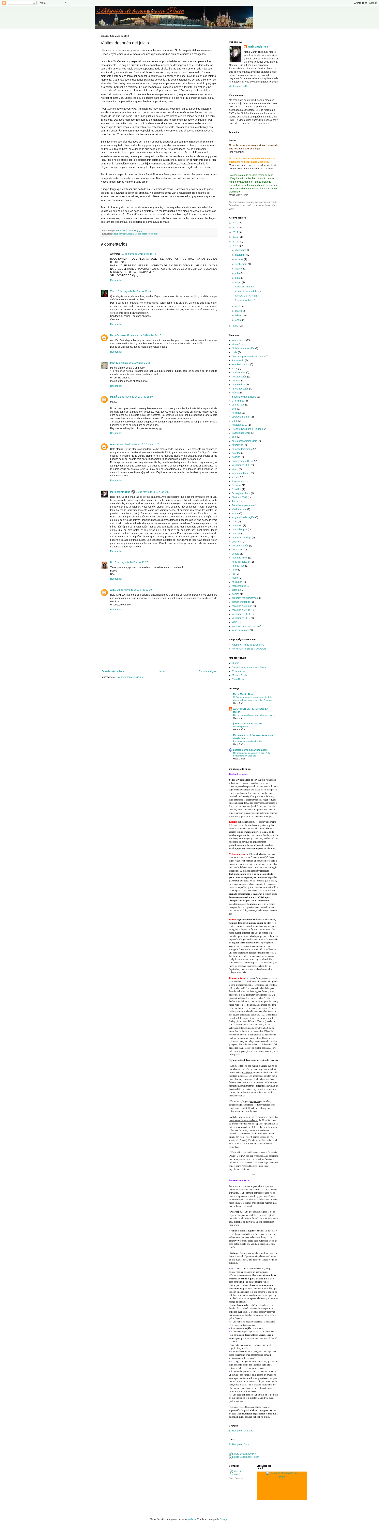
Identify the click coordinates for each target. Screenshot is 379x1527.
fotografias (237, 445)
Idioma (235, 663)
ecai (234, 408)
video (235, 344)
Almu (113, 589)
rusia (234, 352)
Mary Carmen (118, 335)
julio (237, 273)
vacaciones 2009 (241, 465)
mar (112, 362)
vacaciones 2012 (241, 618)
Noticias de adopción (243, 348)
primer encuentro (241, 602)
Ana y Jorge (117, 444)
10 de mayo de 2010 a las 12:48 (133, 291)
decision (236, 541)
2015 (236, 227)
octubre (239, 259)
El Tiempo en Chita (239, 1444)
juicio (235, 569)
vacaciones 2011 (241, 614)
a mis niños (238, 400)
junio (238, 278)
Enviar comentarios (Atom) (130, 677)
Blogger (224, 1519)
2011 (236, 241)
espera (235, 553)
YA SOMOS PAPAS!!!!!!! (247, 295)
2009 (236, 326)
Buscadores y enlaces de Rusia (249, 667)
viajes (235, 469)
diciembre (241, 250)
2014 (236, 232)
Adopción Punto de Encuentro (248, 644)
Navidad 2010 (239, 424)
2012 (236, 237)
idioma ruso (238, 565)
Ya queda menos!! (244, 286)
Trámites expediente (243, 505)
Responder (116, 280)
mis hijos (236, 412)
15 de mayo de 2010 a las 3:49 (152, 492)
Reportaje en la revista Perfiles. (248, 741)
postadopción (239, 376)
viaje (234, 622)
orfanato (236, 589)
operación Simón (241, 416)
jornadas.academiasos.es (247, 723)
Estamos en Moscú (245, 300)
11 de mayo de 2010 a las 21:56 (133, 362)
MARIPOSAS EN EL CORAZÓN (249, 648)
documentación (240, 545)
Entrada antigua (207, 671)
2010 (236, 246)
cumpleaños (238, 384)
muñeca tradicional (242, 449)
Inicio (162, 671)
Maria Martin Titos (243, 694)
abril (238, 306)
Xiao (112, 291)
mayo (238, 282)
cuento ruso (238, 404)
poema (235, 594)
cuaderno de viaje (241, 537)
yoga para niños (240, 630)
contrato (236, 533)
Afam (234, 368)
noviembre (241, 254)
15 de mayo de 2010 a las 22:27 (130, 562)
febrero (239, 315)
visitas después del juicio (147, 234)
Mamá (113, 396)
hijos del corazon (241, 561)
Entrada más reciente (113, 671)
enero (238, 320)
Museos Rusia (239, 675)
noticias (236, 457)
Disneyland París (241, 493)
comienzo (237, 525)
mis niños (237, 582)
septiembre (241, 264)
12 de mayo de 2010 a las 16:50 (135, 396)
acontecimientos (241, 364)
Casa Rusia (238, 679)
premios (236, 380)
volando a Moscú (241, 473)
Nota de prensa (240, 726)
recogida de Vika (241, 610)
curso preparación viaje (244, 441)
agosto (239, 268)
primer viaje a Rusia (242, 461)
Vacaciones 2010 (241, 433)
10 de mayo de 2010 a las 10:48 (138, 253)
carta (234, 521)
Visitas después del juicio (248, 291)
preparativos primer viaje (245, 598)
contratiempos (239, 529)
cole (234, 436)
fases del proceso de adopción (248, 356)
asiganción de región (243, 517)
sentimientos (239, 340)
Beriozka (236, 485)
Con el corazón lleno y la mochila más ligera (254, 715)
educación (237, 549)
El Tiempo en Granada (241, 1430)
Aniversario (238, 360)
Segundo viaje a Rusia (123, 234)
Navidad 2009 (239, 497)
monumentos (239, 586)
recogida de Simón (242, 606)
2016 (236, 223)
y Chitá (235, 477)
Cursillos (236, 489)
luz (233, 574)
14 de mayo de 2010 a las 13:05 (142, 444)
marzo (239, 311)
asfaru (235, 513)
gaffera (192, 1519)
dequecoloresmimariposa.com (250, 750)
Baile (234, 421)
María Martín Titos (120, 492)
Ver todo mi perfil (238, 86)
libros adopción (240, 388)
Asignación (238, 481)
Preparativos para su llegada (247, 429)
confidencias (239, 372)
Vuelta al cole (239, 509)
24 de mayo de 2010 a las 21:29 (134, 589)
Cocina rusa (238, 671)
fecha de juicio (240, 557)
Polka (235, 501)
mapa (235, 577)
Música (236, 392)
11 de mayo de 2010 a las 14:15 (144, 335)
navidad (236, 453)
